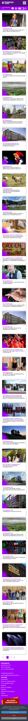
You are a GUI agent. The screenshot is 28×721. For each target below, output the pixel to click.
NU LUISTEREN (19, 8)
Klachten (3, 689)
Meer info (14, 718)
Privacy (3, 693)
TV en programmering (7, 683)
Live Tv (23, 8)
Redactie (3, 685)
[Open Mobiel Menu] (24, 2)
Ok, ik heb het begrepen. (14, 712)
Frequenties (4, 679)
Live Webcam (15, 8)
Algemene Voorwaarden (8, 691)
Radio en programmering (8, 681)
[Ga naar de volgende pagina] (12, 657)
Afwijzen (14, 715)
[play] (12, 8)
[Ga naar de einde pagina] (14, 657)
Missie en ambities (6, 687)
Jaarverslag (4, 695)
